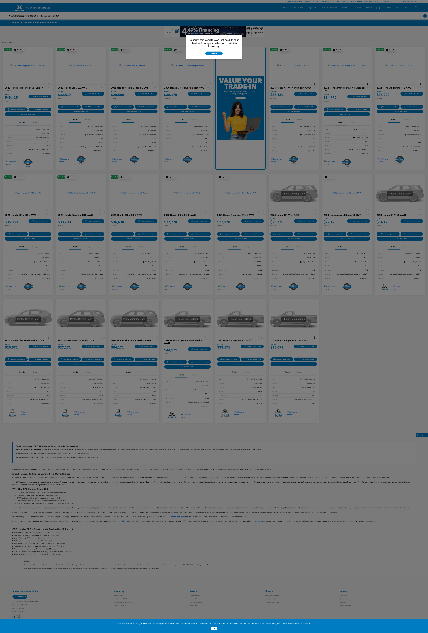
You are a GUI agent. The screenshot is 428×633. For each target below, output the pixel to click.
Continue (214, 53)
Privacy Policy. (304, 623)
